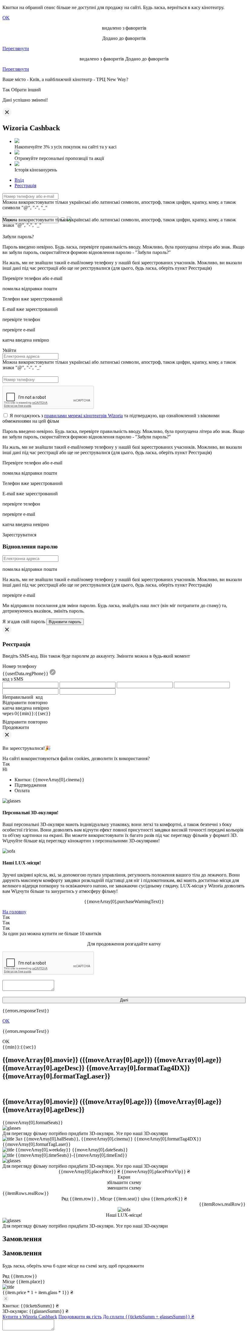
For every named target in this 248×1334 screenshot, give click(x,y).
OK (6, 17)
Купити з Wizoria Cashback (29, 1316)
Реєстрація (25, 185)
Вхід (19, 180)
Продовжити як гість (80, 1316)
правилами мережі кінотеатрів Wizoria (83, 415)
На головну (14, 911)
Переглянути (15, 48)
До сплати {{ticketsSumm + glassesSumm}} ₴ (148, 1316)
